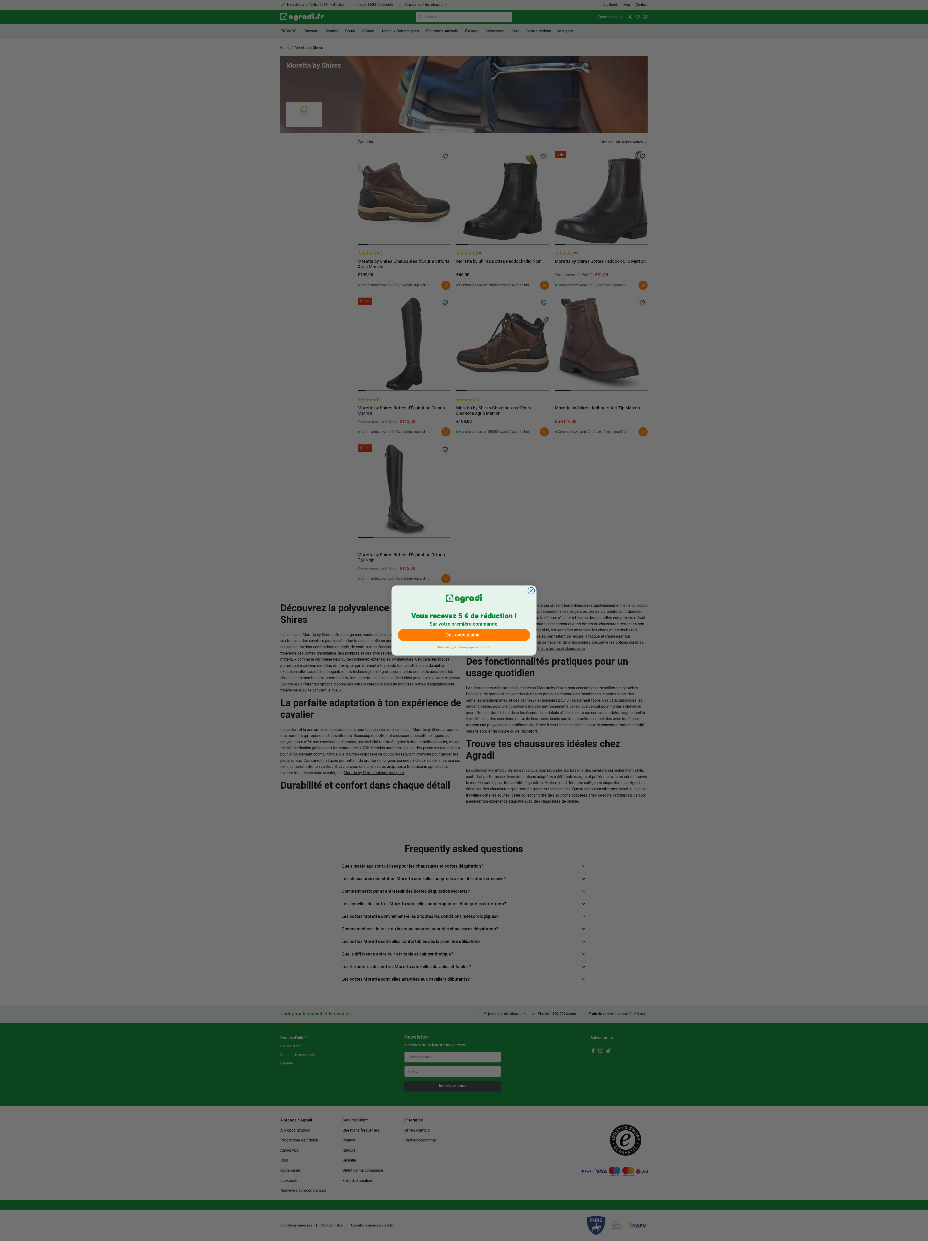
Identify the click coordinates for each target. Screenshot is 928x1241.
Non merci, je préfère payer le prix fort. (464, 646)
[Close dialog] (531, 590)
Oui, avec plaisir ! (464, 634)
